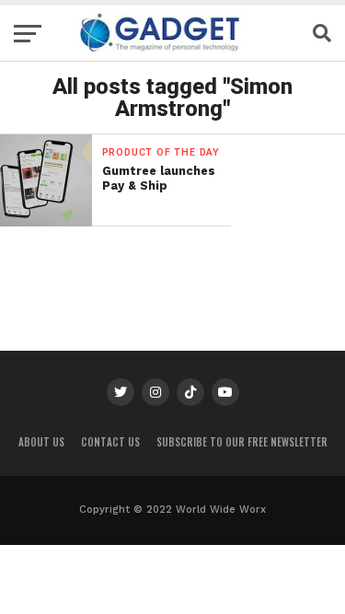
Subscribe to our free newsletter (242, 441)
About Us (41, 441)
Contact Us (110, 441)
